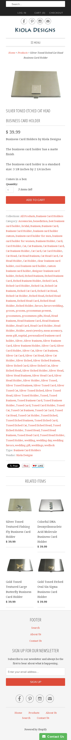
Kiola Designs (24, 455)
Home (18, 712)
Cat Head (11, 255)
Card (59, 241)
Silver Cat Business (46, 350)
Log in (22, 13)
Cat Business (34, 246)
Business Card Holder (19, 231)
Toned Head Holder (52, 435)
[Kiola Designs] (35, 30)
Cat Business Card (53, 246)
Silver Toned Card (45, 385)
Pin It (26, 466)
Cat (24, 246)
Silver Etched (24, 360)
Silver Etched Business (46, 360)
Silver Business (33, 340)
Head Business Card (29, 320)
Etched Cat (37, 285)
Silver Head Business (18, 375)
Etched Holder (25, 305)
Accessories (25, 221)
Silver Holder (31, 380)
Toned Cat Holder (29, 415)
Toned (44, 395)
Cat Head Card (49, 255)
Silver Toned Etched (31, 390)
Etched (19, 275)
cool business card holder (30, 266)
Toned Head (32, 430)
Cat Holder (29, 260)
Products (22, 52)
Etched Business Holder (27, 280)
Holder (20, 330)
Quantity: (12, 184)
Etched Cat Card (26, 290)
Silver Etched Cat (40, 365)
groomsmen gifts (32, 315)
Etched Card (49, 280)
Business (35, 226)
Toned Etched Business (19, 420)
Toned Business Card (29, 400)
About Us (35, 634)
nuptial (22, 335)
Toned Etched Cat (16, 425)
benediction (40, 221)
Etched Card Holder (18, 285)
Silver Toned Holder (26, 395)
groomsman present (38, 310)
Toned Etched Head (40, 425)
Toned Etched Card (45, 420)
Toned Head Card (28, 435)
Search (35, 627)
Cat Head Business (28, 255)
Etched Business (34, 275)
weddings (37, 445)
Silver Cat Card (15, 355)
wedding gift (22, 445)
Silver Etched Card (17, 365)
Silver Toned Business (19, 385)
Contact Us (35, 640)
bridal (25, 226)
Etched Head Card (28, 300)
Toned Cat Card (44, 410)
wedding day (44, 440)
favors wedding (53, 305)
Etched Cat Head (47, 290)
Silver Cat (28, 350)
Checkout (56, 13)
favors (39, 305)
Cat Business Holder (18, 251)
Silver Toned (49, 380)
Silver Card (48, 345)
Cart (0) (40, 13)
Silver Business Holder (26, 345)
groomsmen (13, 315)
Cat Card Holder (52, 251)
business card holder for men (33, 235)
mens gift (11, 335)
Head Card (22, 325)
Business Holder (45, 241)
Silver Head (56, 370)
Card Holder (13, 246)
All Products (27, 216)
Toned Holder (14, 440)
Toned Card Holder (43, 405)
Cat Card (36, 251)
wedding (29, 440)
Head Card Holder (41, 325)
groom (10, 310)
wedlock (49, 445)
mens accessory (53, 330)
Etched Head (36, 295)
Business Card (50, 226)
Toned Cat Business (22, 410)
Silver (19, 340)
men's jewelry (34, 330)
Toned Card (23, 405)
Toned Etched (49, 415)
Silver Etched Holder (35, 370)
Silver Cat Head (34, 355)
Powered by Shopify (35, 729)
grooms (20, 310)
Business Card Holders (49, 216)
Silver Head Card (42, 375)
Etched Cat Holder (17, 295)
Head (47, 315)
